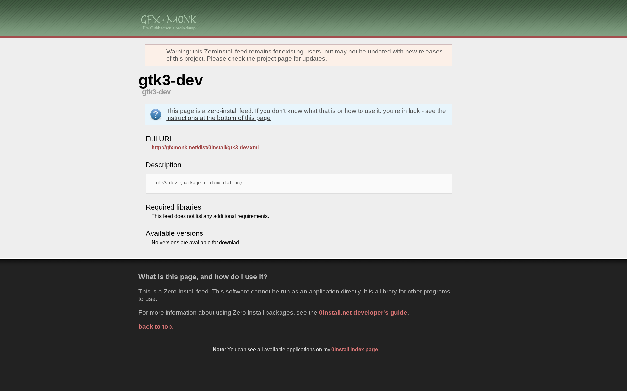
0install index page (354, 349)
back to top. (156, 326)
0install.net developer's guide (363, 312)
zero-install (222, 110)
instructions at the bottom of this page (218, 117)
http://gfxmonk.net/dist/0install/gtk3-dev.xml (205, 147)
